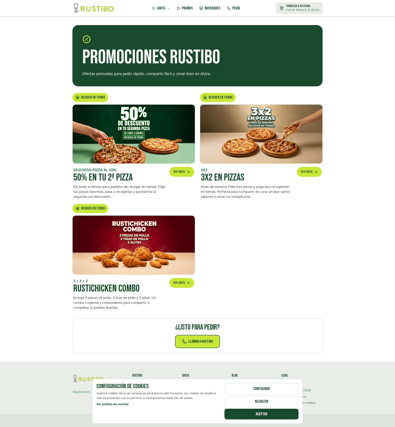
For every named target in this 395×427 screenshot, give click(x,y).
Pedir (236, 8)
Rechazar (261, 401)
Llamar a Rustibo (200, 341)
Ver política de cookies (112, 404)
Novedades (212, 8)
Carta (161, 8)
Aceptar (261, 414)
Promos (187, 8)
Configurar (261, 388)
